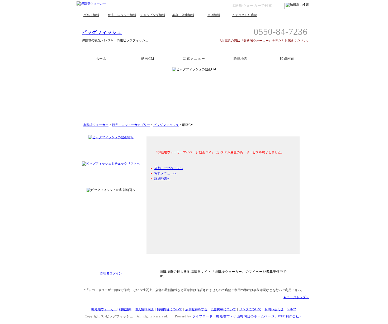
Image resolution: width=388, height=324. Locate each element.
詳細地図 (240, 59)
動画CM (147, 59)
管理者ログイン (111, 273)
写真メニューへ (165, 173)
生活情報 (213, 15)
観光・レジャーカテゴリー (131, 125)
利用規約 (125, 309)
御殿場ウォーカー (95, 125)
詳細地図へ (162, 178)
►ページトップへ (296, 297)
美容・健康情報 (183, 15)
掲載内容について (169, 309)
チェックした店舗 (244, 15)
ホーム (101, 59)
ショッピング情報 (152, 15)
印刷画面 (287, 59)
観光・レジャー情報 (122, 15)
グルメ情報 (91, 15)
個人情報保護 (144, 309)
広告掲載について (223, 309)
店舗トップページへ (168, 168)
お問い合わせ (273, 309)
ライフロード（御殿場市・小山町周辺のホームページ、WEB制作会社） (247, 316)
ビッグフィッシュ (102, 32)
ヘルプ (291, 309)
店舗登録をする (196, 309)
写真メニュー (194, 59)
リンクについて (250, 309)
